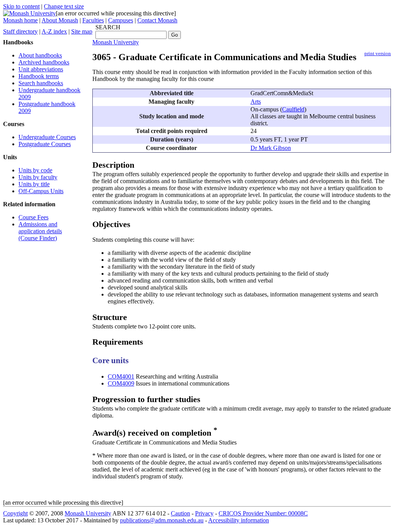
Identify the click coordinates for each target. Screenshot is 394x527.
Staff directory (20, 31)
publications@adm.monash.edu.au (162, 520)
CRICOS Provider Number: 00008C (263, 513)
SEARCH (107, 27)
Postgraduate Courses (44, 144)
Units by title (34, 184)
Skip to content (21, 6)
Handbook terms (38, 76)
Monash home (20, 20)
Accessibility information (238, 520)
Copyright (15, 513)
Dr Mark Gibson (270, 148)
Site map (81, 31)
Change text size (64, 6)
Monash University (115, 42)
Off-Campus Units (40, 191)
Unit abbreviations (40, 69)
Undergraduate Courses (47, 137)
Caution (180, 513)
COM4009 (121, 383)
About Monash (60, 20)
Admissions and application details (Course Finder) (40, 231)
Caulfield (293, 109)
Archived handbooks (43, 62)
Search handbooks (40, 83)
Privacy (204, 513)
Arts (255, 101)
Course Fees (33, 217)
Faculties (93, 20)
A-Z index (54, 31)
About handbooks (40, 55)
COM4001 (121, 376)
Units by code (35, 170)
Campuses (120, 20)
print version (377, 53)
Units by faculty (37, 177)
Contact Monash (157, 20)
